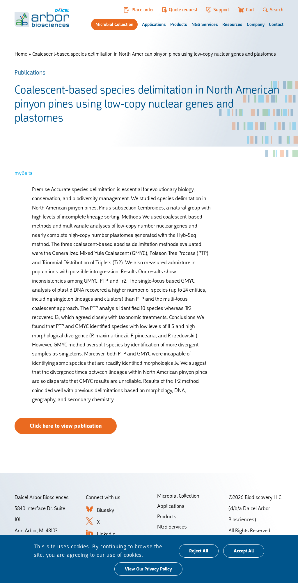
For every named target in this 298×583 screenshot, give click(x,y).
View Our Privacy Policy (148, 569)
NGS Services (204, 24)
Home (21, 54)
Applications (154, 24)
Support (221, 10)
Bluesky (105, 510)
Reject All (198, 551)
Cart (250, 10)
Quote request (183, 10)
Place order (143, 10)
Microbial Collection (114, 24)
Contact (276, 24)
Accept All (244, 551)
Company (256, 24)
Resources (232, 24)
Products (178, 24)
